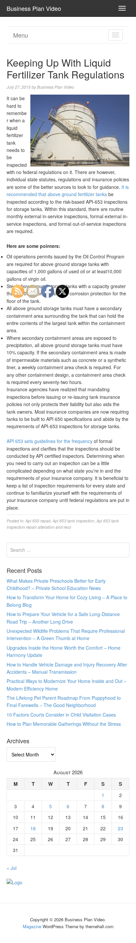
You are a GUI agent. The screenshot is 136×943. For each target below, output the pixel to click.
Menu (20, 35)
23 (120, 828)
